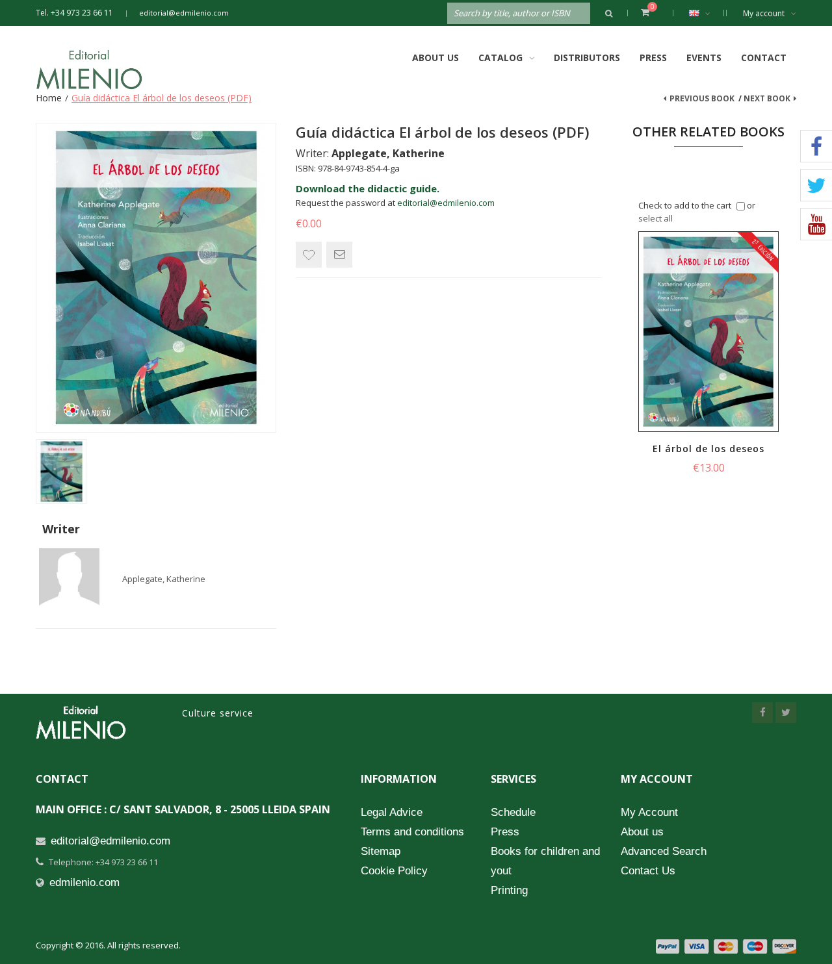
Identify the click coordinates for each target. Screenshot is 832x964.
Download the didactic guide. (367, 188)
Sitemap (380, 851)
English (703, 13)
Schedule (513, 812)
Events (704, 57)
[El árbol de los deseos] (708, 331)
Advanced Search (664, 851)
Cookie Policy (394, 871)
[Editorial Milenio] (101, 69)
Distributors (587, 57)
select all (655, 218)
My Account (649, 812)
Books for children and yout (545, 861)
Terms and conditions (412, 832)
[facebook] (762, 712)
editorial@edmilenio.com (184, 13)
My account (764, 13)
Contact (763, 57)
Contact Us (648, 871)
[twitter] (785, 712)
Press (653, 57)
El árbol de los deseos (708, 448)
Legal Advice (391, 812)
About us (642, 832)
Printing (509, 890)
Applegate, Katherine (163, 579)
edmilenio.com (84, 882)
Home (49, 98)
